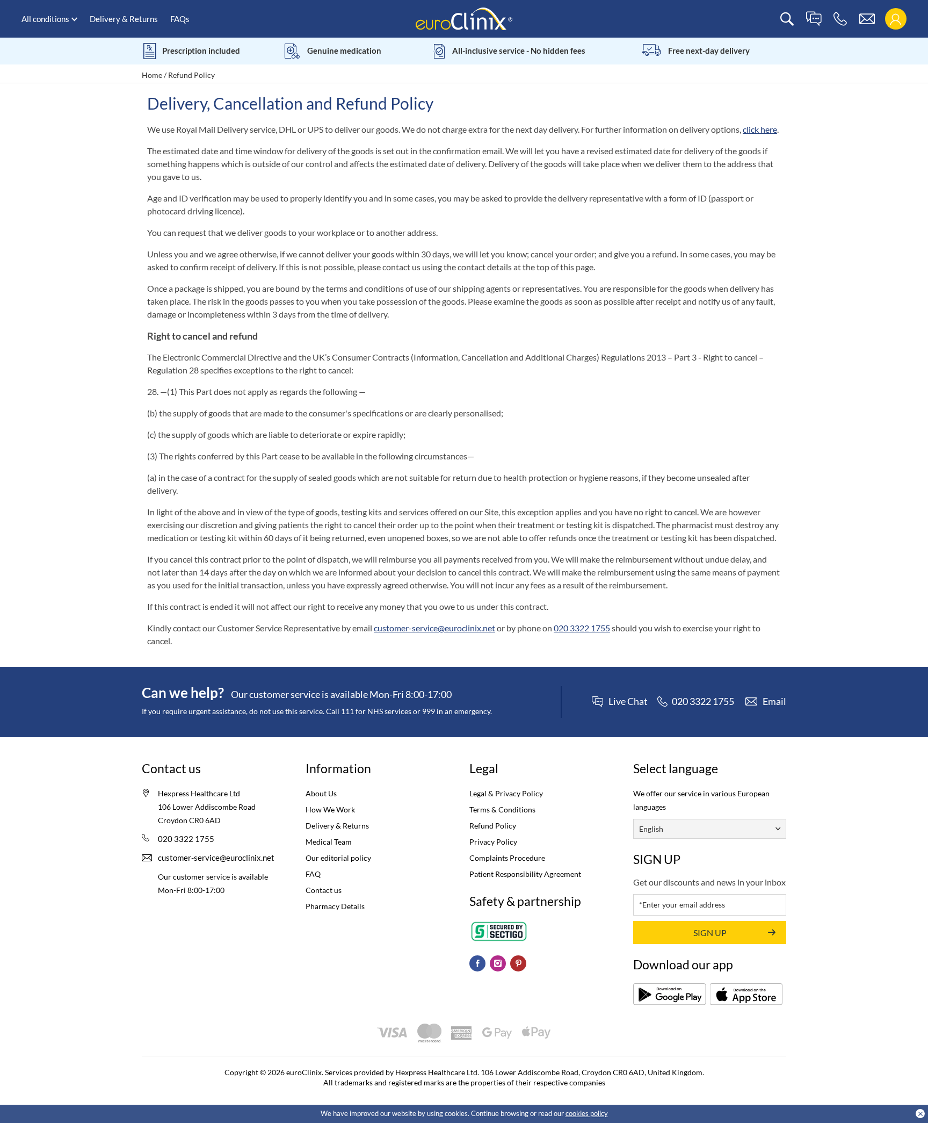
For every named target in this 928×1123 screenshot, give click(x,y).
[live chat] (813, 19)
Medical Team (329, 841)
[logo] (464, 18)
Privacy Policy (493, 841)
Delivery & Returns (124, 19)
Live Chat (628, 701)
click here (760, 129)
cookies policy (587, 1113)
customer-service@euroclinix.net (434, 628)
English (651, 828)
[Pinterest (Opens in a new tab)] (518, 963)
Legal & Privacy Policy (506, 793)
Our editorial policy (338, 857)
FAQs (180, 19)
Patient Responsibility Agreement (525, 874)
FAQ (313, 874)
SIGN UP (710, 932)
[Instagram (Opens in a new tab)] (498, 963)
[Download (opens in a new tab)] (669, 994)
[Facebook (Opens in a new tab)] (477, 963)
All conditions (45, 19)
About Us (321, 793)
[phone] (840, 19)
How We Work (330, 809)
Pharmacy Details (335, 906)
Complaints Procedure (507, 857)
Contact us (324, 890)
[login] (895, 19)
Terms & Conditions (502, 809)
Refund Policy (492, 825)
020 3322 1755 (582, 628)
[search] (787, 19)
